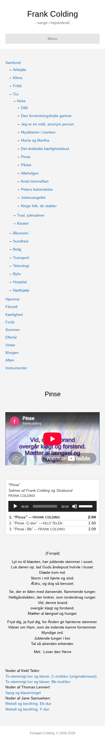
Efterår (11, 337)
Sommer (12, 329)
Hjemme (12, 299)
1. (34, 517)
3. (37, 529)
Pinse (25, 157)
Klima (17, 78)
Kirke (21, 101)
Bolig (17, 249)
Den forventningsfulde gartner (46, 116)
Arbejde (19, 69)
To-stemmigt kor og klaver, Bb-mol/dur (37, 681)
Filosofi (11, 307)
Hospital (20, 282)
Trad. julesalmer (30, 215)
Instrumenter (16, 368)
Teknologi (21, 266)
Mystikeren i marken (38, 132)
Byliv (17, 274)
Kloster (23, 223)
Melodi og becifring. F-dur (27, 709)
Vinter (10, 345)
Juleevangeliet (33, 197)
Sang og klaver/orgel (23, 693)
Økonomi (20, 233)
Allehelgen (30, 173)
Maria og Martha (35, 140)
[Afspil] (15, 506)
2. (35, 523)
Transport (21, 257)
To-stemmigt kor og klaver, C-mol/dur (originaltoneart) (51, 676)
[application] (52, 506)
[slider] (86, 506)
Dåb (24, 107)
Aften (9, 360)
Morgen (12, 352)
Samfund (13, 62)
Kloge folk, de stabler (39, 206)
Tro (16, 94)
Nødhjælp (21, 290)
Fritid (17, 86)
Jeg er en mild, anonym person (47, 124)
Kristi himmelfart (34, 181)
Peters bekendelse (37, 189)
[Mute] (74, 506)
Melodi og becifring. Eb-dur (28, 703)
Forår (10, 322)
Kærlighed (14, 314)
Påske (26, 165)
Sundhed (20, 241)
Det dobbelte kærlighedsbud (45, 148)
